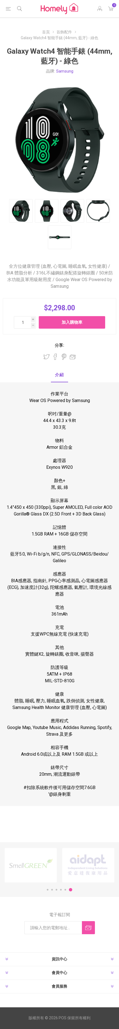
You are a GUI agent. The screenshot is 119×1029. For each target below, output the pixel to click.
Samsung (64, 71)
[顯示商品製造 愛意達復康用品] (88, 865)
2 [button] (52, 890)
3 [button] (56, 890)
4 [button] (61, 890)
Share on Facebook (55, 357)
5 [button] (65, 890)
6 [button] (70, 889)
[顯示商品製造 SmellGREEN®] (31, 865)
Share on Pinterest (64, 357)
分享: (59, 345)
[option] (31, 865)
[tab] (59, 375)
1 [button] (47, 890)
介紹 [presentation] (59, 374)
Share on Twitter (46, 357)
